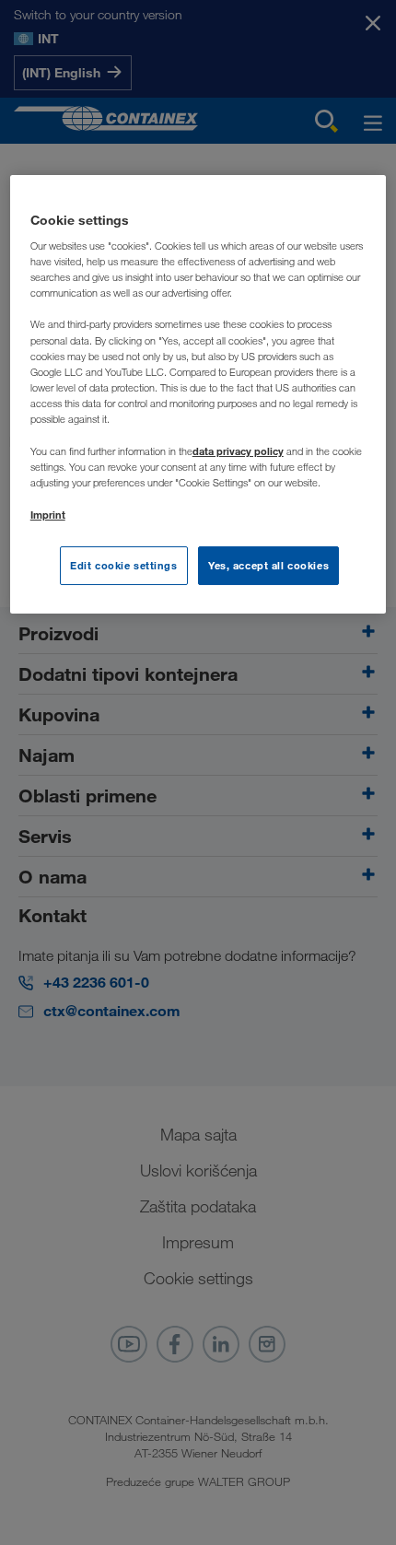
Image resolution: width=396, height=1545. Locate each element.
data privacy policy (238, 451)
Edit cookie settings (123, 565)
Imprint (47, 514)
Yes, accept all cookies (268, 565)
